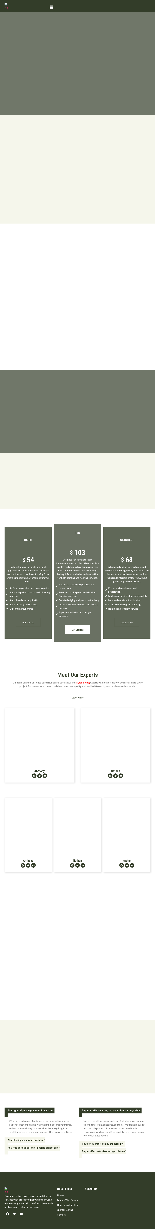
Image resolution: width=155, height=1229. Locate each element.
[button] (99, 7)
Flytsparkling (83, 682)
